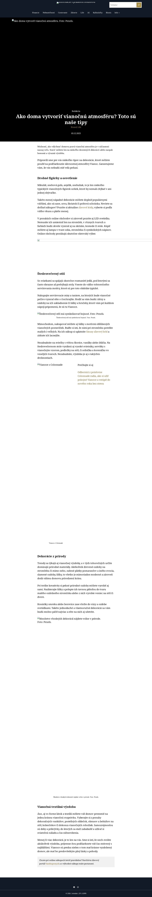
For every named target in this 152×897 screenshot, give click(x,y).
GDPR (84, 893)
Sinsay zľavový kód (96, 331)
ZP (80, 893)
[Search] (138, 4)
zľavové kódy (85, 207)
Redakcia (76, 111)
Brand (74, 127)
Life (79, 127)
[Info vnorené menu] (119, 12)
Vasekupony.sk (52, 863)
